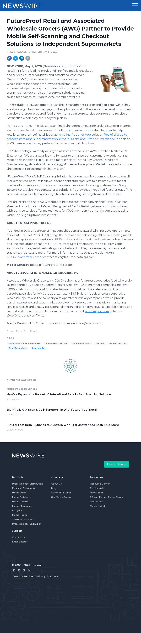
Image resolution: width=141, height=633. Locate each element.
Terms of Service (22, 576)
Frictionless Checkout (56, 343)
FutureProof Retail (81, 343)
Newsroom (96, 492)
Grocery (100, 343)
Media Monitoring (22, 506)
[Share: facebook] (9, 58)
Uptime (53, 576)
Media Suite (19, 492)
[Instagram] (29, 570)
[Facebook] (14, 570)
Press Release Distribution (27, 483)
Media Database (21, 497)
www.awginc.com (97, 311)
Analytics (17, 510)
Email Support (20, 541)
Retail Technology (18, 348)
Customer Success (23, 519)
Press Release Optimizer (26, 523)
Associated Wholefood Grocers (24, 343)
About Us (56, 483)
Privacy (40, 576)
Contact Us (18, 537)
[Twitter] (19, 570)
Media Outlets (98, 506)
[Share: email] (28, 58)
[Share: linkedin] (22, 58)
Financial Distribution (24, 488)
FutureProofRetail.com (23, 257)
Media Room (19, 514)
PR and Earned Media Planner (107, 497)
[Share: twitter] (15, 58)
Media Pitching (20, 501)
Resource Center (100, 483)
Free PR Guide (116, 464)
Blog (54, 488)
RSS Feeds (96, 501)
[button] (135, 5)
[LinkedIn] (24, 570)
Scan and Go (38, 348)
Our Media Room (61, 497)
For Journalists (98, 488)
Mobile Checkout (117, 343)
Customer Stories (61, 492)
